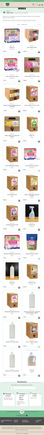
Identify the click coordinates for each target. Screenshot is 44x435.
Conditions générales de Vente (6, 421)
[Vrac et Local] (7, 5)
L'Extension (26, 433)
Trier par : (18, 24)
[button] (2, 4)
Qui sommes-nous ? (38, 421)
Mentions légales (16, 421)
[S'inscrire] (33, 388)
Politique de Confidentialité (25, 421)
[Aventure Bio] (22, 411)
